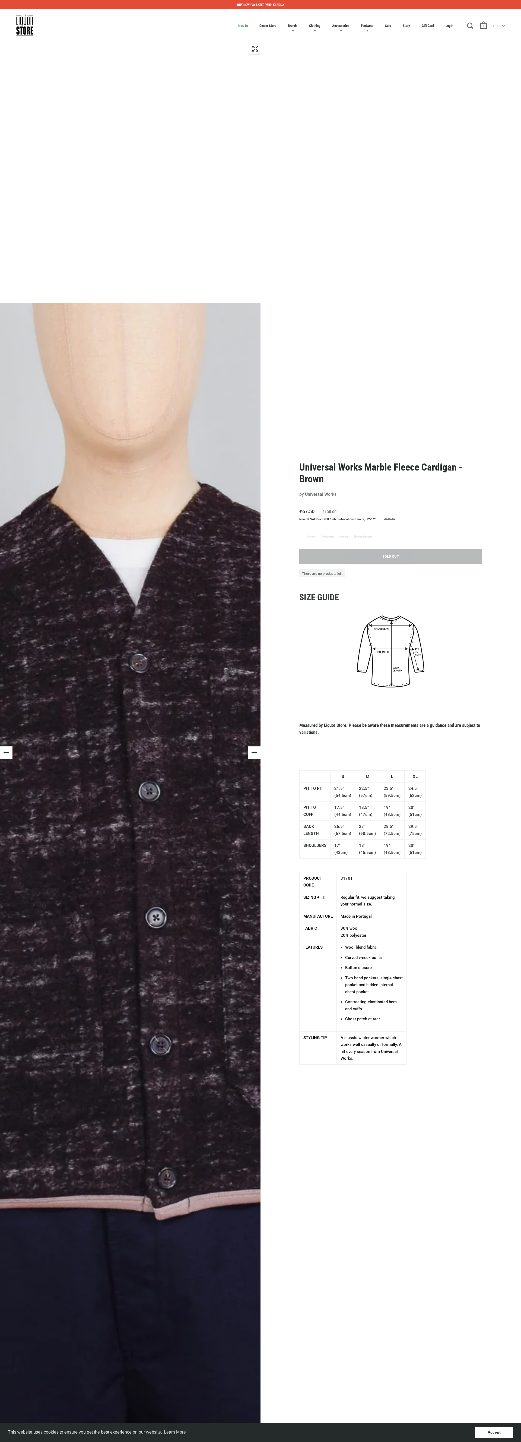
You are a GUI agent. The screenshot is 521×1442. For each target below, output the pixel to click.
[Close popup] (372, 659)
